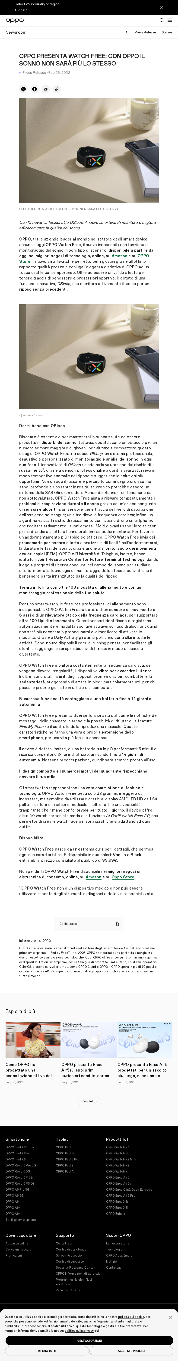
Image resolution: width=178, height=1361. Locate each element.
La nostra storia (117, 1243)
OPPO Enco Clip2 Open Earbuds (129, 1189)
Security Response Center (75, 1267)
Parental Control (68, 1290)
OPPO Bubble (115, 1213)
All (128, 32)
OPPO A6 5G (15, 1195)
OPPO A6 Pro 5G (17, 1189)
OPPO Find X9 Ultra (20, 1147)
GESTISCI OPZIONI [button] (89, 1340)
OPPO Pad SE (66, 1153)
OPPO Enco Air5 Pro (120, 1195)
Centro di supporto (70, 1261)
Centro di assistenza (71, 1249)
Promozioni (14, 1255)
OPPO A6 (12, 1201)
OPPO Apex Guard (119, 1255)
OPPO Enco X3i (117, 1207)
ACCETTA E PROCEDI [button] (131, 1351)
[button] (170, 1317)
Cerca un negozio (18, 1249)
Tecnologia (114, 1249)
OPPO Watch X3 (117, 1147)
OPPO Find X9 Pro (18, 1153)
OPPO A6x (13, 1207)
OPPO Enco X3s (117, 1201)
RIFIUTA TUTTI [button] (47, 1351)
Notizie (111, 1261)
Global (20, 10)
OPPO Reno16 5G (18, 1171)
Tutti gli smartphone (21, 1219)
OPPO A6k (13, 1213)
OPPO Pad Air (66, 1171)
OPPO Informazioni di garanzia (78, 1273)
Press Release (145, 32)
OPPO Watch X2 (117, 1165)
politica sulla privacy (79, 1330)
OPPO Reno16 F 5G (19, 1177)
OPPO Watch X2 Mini (121, 1159)
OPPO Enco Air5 (117, 1177)
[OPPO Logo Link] (15, 20)
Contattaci (64, 1243)
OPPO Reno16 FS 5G (20, 1183)
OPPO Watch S (116, 1153)
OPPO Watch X (116, 1171)
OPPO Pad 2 (64, 1165)
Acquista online (17, 1243)
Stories (167, 32)
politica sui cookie (131, 1317)
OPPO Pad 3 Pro (67, 1159)
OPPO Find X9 (15, 1159)
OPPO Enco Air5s (118, 1183)
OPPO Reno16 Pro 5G (21, 1165)
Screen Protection (69, 1255)
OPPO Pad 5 (64, 1147)
